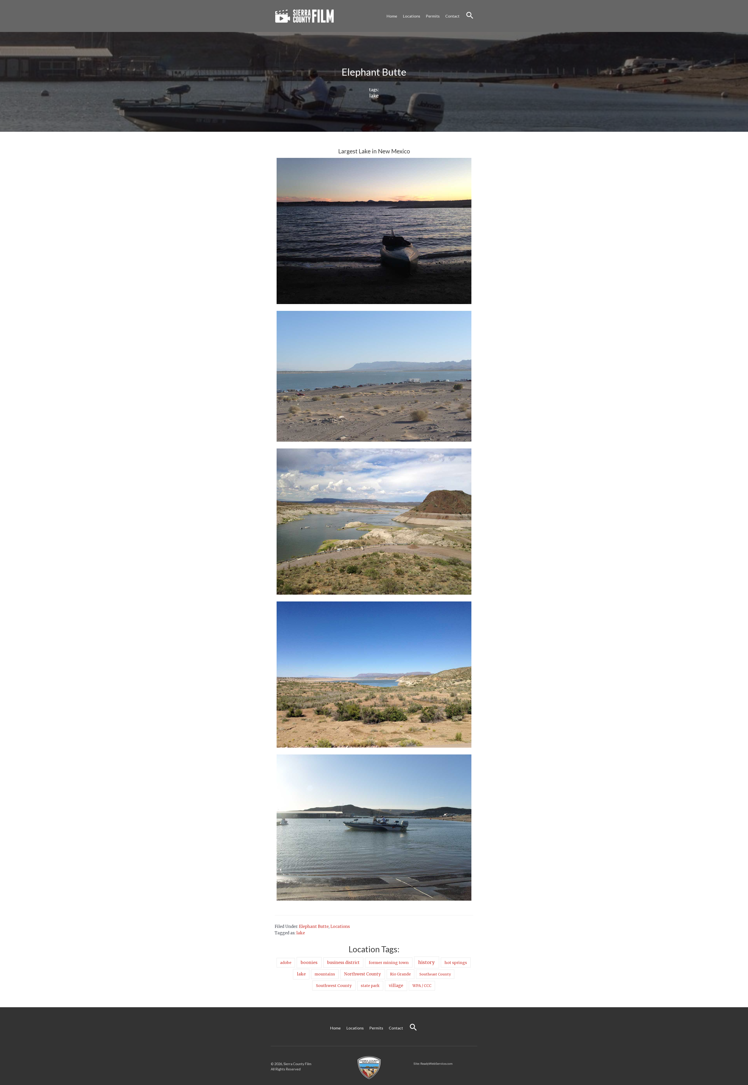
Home (391, 16)
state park (370, 985)
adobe (285, 962)
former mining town (389, 962)
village (396, 985)
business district (343, 962)
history (426, 962)
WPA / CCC (421, 985)
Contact (452, 16)
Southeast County (435, 974)
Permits (433, 16)
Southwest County (334, 985)
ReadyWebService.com (436, 1063)
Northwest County (362, 974)
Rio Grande (400, 974)
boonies (309, 962)
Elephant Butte (314, 926)
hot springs (456, 962)
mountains (325, 974)
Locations (411, 16)
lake (374, 95)
